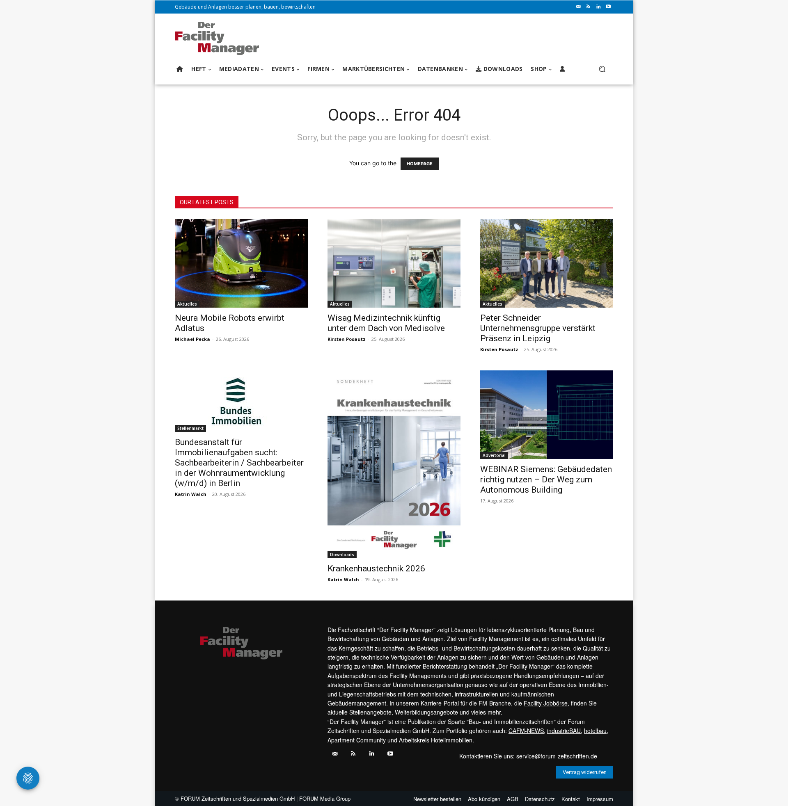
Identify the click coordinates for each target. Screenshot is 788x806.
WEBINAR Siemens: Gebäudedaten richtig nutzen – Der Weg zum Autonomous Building (546, 479)
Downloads (342, 554)
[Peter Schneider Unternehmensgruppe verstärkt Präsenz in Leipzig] (546, 263)
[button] (602, 69)
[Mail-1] (579, 7)
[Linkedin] (598, 7)
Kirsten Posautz (347, 339)
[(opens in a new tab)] (241, 401)
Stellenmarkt (190, 428)
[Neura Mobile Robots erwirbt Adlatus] (241, 263)
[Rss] (588, 7)
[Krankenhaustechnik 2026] (394, 464)
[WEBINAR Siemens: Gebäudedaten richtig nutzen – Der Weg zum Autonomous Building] (546, 414)
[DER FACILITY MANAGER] (219, 38)
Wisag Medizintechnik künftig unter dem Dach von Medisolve (386, 323)
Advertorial (494, 455)
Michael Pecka (192, 339)
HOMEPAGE (420, 164)
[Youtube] (608, 7)
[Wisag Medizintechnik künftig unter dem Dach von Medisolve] (394, 263)
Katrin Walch (190, 494)
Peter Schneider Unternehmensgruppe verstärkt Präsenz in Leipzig (538, 328)
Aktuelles (187, 304)
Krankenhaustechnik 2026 (376, 568)
